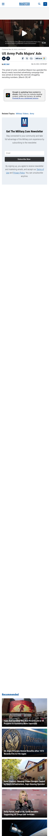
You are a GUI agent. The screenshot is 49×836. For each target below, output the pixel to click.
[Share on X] (27, 58)
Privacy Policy (19, 173)
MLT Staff (6, 64)
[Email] (31, 58)
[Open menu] (3, 4)
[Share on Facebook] (23, 58)
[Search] (39, 4)
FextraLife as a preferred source (25, 98)
